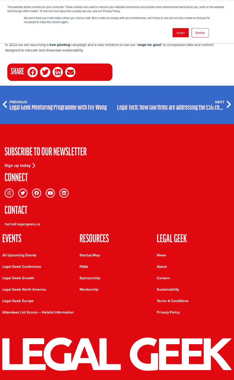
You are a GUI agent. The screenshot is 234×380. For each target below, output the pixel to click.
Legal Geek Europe (18, 300)
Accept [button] (180, 33)
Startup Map (90, 255)
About (162, 266)
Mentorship (89, 289)
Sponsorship (90, 278)
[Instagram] (9, 193)
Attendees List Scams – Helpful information (38, 312)
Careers (163, 278)
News (161, 255)
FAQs (84, 266)
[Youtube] (50, 193)
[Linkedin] (64, 193)
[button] (32, 72)
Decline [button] (200, 33)
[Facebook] (36, 193)
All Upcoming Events (19, 255)
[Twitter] (22, 193)
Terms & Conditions (173, 300)
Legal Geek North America (24, 289)
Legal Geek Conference (21, 266)
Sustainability (168, 289)
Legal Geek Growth (18, 278)
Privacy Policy (168, 312)
